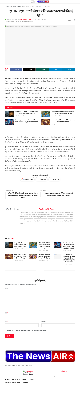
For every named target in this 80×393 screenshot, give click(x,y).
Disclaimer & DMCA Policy (13, 382)
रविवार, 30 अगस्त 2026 (19, 115)
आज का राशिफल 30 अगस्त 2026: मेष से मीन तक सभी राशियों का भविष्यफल (20, 256)
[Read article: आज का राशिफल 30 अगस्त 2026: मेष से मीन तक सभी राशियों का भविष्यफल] (45, 122)
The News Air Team (26, 19)
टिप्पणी (7, 288)
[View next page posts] (41, 130)
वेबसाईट (43, 321)
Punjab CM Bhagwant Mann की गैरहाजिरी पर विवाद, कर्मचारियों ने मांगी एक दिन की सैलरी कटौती (69, 258)
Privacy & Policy (27, 379)
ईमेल (6, 322)
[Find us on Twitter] (54, 376)
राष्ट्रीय (27, 21)
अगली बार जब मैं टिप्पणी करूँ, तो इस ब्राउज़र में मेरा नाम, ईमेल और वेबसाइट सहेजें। (26, 330)
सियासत (31, 21)
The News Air (8, 6)
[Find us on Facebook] (58, 376)
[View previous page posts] (38, 130)
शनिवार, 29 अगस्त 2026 (43, 260)
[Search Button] (74, 1)
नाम (6, 313)
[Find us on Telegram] (61, 376)
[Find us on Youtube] (68, 376)
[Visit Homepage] (43, 1)
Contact (25, 382)
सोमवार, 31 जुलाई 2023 (40, 19)
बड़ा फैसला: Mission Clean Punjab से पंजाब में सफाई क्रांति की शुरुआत (44, 256)
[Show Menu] (6, 1)
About (7, 379)
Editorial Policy (15, 379)
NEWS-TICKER (20, 21)
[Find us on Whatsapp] (64, 376)
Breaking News (17, 6)
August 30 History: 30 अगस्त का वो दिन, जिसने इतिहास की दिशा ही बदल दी (20, 244)
